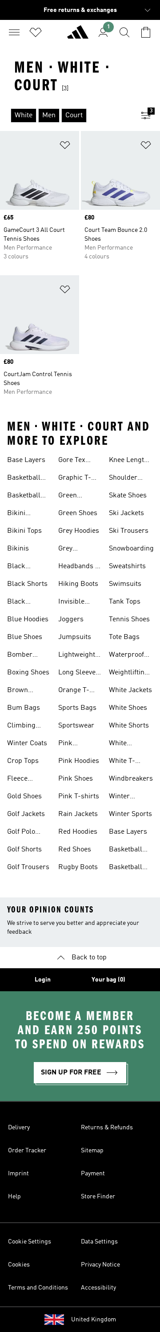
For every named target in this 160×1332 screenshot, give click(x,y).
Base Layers (26, 460)
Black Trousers (21, 602)
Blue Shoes (24, 637)
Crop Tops (23, 761)
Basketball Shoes (23, 478)
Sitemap (92, 1150)
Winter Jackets (120, 797)
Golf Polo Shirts (21, 832)
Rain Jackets (78, 814)
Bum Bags (23, 708)
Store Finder (98, 1196)
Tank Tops (124, 601)
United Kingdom (93, 1320)
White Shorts (129, 725)
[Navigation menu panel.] (14, 32)
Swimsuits (125, 584)
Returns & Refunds (107, 1127)
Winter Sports (130, 814)
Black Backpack (22, 567)
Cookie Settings (29, 1242)
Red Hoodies (77, 831)
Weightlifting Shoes (128, 673)
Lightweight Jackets (76, 655)
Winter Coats (27, 743)
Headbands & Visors (79, 567)
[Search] (124, 32)
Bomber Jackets (19, 655)
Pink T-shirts (78, 796)
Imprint (18, 1173)
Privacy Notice (100, 1265)
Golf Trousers (28, 867)
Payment (93, 1173)
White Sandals (121, 744)
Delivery (19, 1127)
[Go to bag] (145, 32)
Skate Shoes (128, 495)
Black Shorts (27, 584)
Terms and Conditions (38, 1288)
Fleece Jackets (19, 779)
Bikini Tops (24, 531)
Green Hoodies (70, 496)
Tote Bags (124, 637)
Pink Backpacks (75, 744)
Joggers (71, 619)
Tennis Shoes (129, 619)
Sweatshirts (127, 566)
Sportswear (76, 725)
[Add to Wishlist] (65, 146)
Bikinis (18, 548)
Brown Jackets (19, 691)
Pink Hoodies (78, 761)
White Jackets (130, 690)
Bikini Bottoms (20, 514)
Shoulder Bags (123, 478)
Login (43, 980)
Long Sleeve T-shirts (77, 673)
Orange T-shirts (73, 691)
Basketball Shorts (23, 496)
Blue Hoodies (27, 619)
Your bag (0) (108, 980)
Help (14, 1196)
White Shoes (128, 708)
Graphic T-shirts (74, 478)
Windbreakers (131, 778)
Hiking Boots (78, 584)
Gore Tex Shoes (71, 461)
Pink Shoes (75, 778)
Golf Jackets (26, 814)
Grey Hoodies (78, 531)
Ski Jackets (126, 513)
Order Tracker (27, 1150)
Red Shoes (74, 849)
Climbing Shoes (21, 726)
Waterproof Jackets (126, 655)
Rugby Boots (78, 867)
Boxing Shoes (28, 672)
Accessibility (98, 1288)
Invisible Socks (71, 602)
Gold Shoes (24, 796)
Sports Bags (77, 708)
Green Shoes (77, 513)
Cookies (19, 1265)
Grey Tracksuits (74, 549)
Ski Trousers (128, 531)
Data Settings (99, 1242)
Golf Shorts (24, 849)
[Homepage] (77, 35)
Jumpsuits (74, 637)
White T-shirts (122, 762)
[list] (66, 115)
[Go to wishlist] (35, 32)
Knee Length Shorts (128, 461)
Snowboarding (131, 548)
